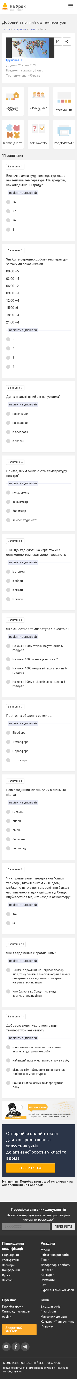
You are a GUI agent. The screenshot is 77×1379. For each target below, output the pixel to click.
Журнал (46, 1250)
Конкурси (47, 1275)
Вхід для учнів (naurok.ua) (51, 1309)
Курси (6, 1275)
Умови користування (42, 1367)
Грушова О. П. (15, 60)
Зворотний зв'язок (14, 1329)
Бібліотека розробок (55, 1255)
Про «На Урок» (12, 1306)
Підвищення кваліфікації (11, 1257)
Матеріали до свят (54, 1316)
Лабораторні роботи (55, 1265)
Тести (45, 1260)
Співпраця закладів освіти (16, 1314)
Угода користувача (15, 1367)
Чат (43, 1285)
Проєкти (47, 1270)
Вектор (7, 1280)
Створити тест (30, 1168)
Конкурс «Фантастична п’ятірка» (57, 1324)
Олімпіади (48, 1280)
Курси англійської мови (57, 1290)
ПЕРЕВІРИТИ (63, 1226)
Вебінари (8, 1265)
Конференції (11, 1270)
